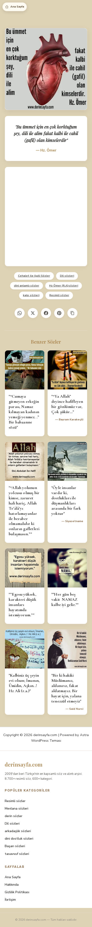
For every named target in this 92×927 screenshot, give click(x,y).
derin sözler (13, 816)
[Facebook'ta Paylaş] (46, 313)
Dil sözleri (67, 276)
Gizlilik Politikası (17, 892)
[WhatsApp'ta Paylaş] (19, 313)
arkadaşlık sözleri (18, 831)
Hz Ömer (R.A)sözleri (63, 285)
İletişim (10, 899)
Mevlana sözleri (16, 808)
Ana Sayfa (17, 6)
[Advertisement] (46, 216)
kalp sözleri (31, 295)
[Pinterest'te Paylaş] (59, 313)
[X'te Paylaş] (33, 313)
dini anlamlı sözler (26, 285)
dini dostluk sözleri (19, 838)
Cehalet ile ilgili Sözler (34, 276)
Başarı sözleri (15, 846)
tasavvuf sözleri (17, 854)
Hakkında (12, 884)
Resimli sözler (59, 295)
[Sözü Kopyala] (72, 313)
